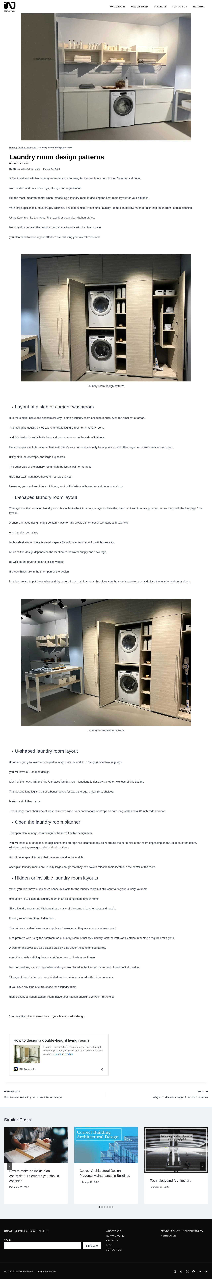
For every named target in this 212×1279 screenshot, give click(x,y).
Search (8, 1240)
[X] (187, 1271)
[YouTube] (199, 1271)
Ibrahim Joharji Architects (26, 1231)
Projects (160, 6)
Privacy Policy (170, 1231)
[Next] (202, 1166)
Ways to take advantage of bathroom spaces (180, 1094)
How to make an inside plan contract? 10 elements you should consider (34, 1176)
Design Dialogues (27, 147)
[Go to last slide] (9, 1166)
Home (12, 147)
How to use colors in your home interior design (55, 1016)
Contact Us (179, 6)
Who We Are (117, 6)
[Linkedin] (181, 1271)
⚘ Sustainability (192, 1231)
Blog (109, 1245)
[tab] (99, 1207)
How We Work (139, 6)
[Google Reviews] (206, 1271)
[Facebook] (193, 1271)
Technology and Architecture (170, 1180)
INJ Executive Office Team (26, 169)
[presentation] (36, 1145)
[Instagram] (175, 1271)
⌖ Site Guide (168, 1235)
